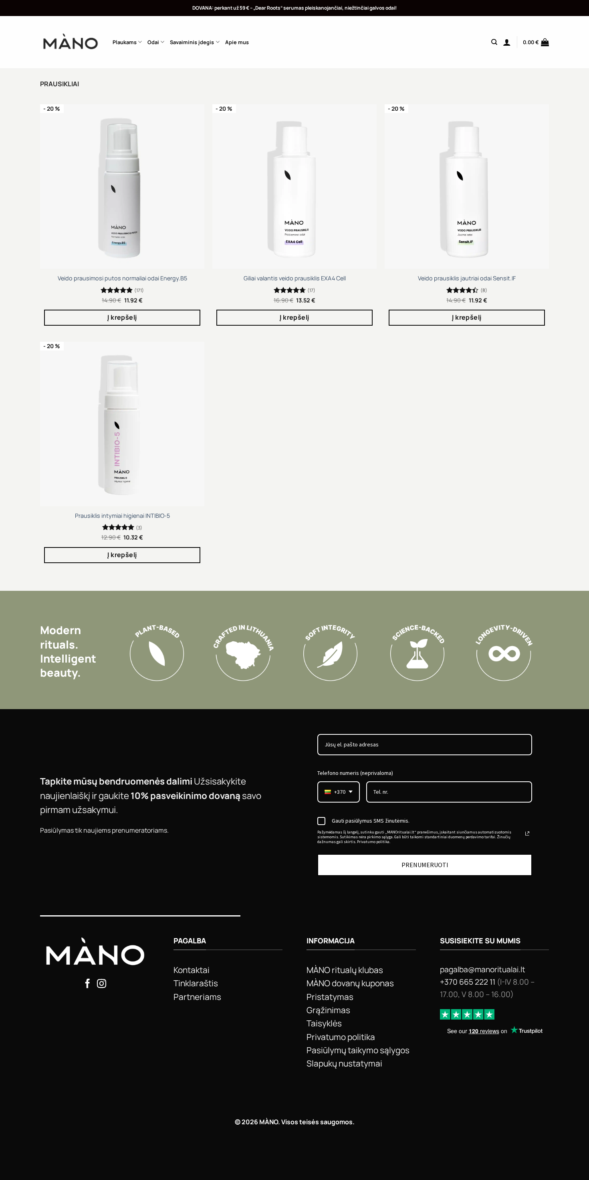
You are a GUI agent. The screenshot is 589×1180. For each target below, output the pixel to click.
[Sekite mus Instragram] (101, 984)
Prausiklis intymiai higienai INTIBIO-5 (122, 515)
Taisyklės (324, 1023)
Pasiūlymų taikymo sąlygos (358, 1050)
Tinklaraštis (195, 983)
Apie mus (237, 42)
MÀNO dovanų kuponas (350, 983)
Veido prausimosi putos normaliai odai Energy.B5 (122, 278)
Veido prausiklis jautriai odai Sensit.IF (467, 278)
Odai (153, 42)
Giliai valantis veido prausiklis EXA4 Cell (295, 278)
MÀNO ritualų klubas (345, 969)
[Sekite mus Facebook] (87, 984)
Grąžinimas (328, 1010)
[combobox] (338, 792)
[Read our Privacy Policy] (527, 833)
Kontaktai (191, 969)
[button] (507, 42)
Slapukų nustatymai (344, 1063)
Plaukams (125, 42)
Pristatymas (330, 996)
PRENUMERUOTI (424, 865)
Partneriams (197, 996)
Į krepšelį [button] (122, 317)
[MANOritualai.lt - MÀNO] (70, 42)
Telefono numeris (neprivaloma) (355, 773)
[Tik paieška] (494, 42)
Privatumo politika (341, 1036)
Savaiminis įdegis (192, 42)
